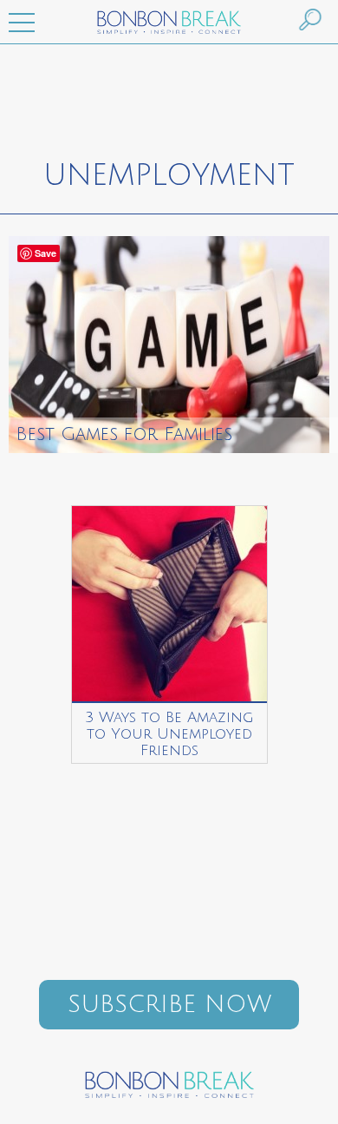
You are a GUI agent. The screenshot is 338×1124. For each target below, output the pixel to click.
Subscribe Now (169, 1004)
